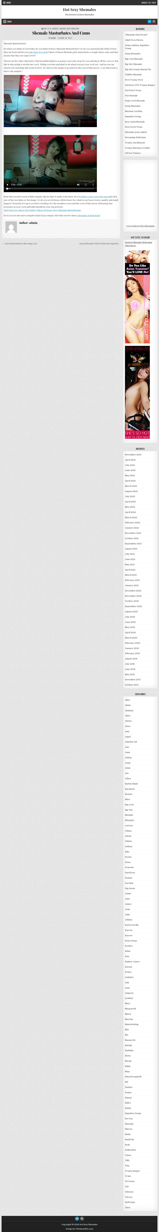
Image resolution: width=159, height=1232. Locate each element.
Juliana (128, 920)
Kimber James (132, 961)
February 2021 (132, 580)
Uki (127, 1186)
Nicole (128, 1061)
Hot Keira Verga (133, 90)
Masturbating (73, 29)
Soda (127, 1145)
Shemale (129, 1124)
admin (53, 38)
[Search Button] (154, 21)
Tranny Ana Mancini (135, 142)
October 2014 (131, 685)
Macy (127, 1003)
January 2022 (132, 528)
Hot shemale (131, 95)
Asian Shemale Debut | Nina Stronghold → (99, 243)
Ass (127, 773)
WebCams (130, 1202)
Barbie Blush (131, 784)
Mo (126, 1035)
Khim (127, 951)
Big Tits (47, 29)
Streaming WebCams (135, 137)
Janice (128, 904)
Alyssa (128, 721)
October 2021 (132, 538)
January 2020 (132, 648)
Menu (9, 2)
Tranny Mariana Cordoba (137, 148)
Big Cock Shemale (134, 59)
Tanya (128, 1155)
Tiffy (127, 1160)
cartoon (129, 825)
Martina (129, 1019)
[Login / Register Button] (149, 21)
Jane (127, 899)
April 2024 (130, 481)
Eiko (127, 852)
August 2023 (131, 491)
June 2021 (130, 559)
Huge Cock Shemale (135, 101)
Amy (127, 731)
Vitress (128, 1197)
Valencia (129, 1192)
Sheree (128, 1129)
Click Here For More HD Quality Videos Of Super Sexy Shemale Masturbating (42, 210)
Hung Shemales (133, 106)
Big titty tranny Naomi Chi (138, 69)
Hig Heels (130, 888)
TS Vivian (129, 1181)
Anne (127, 752)
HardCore (130, 872)
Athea (128, 778)
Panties (128, 1087)
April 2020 (130, 632)
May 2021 (130, 564)
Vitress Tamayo (133, 153)
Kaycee (128, 935)
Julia (127, 914)
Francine (129, 867)
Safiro (128, 1103)
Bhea (127, 799)
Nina (127, 1071)
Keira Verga (131, 941)
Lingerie (62, 29)
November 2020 (133, 596)
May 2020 (130, 627)
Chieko (128, 841)
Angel (128, 737)
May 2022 (130, 507)
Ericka (128, 857)
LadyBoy (55, 29)
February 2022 (132, 522)
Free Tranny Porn (134, 80)
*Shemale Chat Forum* (136, 35)
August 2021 (131, 549)
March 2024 (131, 486)
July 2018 (130, 664)
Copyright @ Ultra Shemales (140, 226)
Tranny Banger (132, 1171)
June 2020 (130, 622)
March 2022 (131, 517)
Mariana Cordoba (133, 111)
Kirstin (128, 967)
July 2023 (130, 496)
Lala (127, 982)
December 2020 (133, 591)
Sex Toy (129, 1118)
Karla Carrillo (132, 925)
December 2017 (133, 679)
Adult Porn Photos (134, 40)
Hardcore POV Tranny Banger (140, 85)
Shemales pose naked (136, 132)
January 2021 (132, 585)
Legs (127, 988)
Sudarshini (130, 1150)
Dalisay (128, 846)
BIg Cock (129, 804)
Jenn (127, 909)
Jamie (128, 893)
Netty (128, 1056)
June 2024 (130, 470)
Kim (127, 956)
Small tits (129, 1139)
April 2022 (130, 512)
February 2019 (132, 653)
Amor (128, 726)
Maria (128, 1014)
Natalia (128, 1045)
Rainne (128, 1098)
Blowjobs (129, 820)
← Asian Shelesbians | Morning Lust (19, 243)
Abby (127, 700)
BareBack (130, 789)
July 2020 (130, 617)
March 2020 (131, 638)
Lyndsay (129, 998)
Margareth (130, 1009)
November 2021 (133, 533)
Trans (128, 1176)
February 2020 (132, 643)
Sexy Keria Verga (133, 127)
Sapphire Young (133, 116)
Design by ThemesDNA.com (79, 1229)
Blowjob (129, 815)
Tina (127, 1166)
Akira (127, 715)
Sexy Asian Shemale (135, 122)
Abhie (128, 705)
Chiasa (128, 831)
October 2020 (132, 601)
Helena (128, 878)
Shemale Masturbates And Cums (61, 33)
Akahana (129, 710)
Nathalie (129, 1050)
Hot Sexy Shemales (79, 9)
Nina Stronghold (133, 1076)
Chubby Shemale (133, 74)
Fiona (127, 862)
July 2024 (130, 465)
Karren (128, 930)
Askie (128, 768)
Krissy (128, 972)
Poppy (128, 1092)
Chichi (128, 836)
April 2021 (130, 570)
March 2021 (131, 575)
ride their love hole (38, 52)
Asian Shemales (133, 53)
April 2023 (130, 502)
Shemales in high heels (88, 215)
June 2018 (130, 669)
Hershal (129, 883)
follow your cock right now (94, 197)
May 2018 (130, 674)
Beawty (128, 794)
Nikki (127, 1066)
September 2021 (133, 543)
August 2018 (131, 658)
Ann (127, 747)
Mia (127, 1029)
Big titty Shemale (133, 64)
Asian (127, 763)
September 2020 (133, 606)
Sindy (128, 1134)
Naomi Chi (130, 1040)
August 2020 (131, 611)
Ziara (127, 1207)
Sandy (128, 1108)
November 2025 (133, 454)
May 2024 (130, 475)
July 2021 (130, 554)
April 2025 (130, 460)
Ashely (128, 757)
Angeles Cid (131, 742)
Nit (126, 1082)
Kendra (128, 946)
